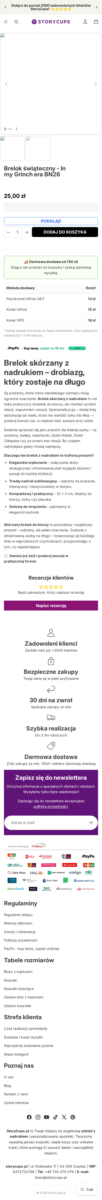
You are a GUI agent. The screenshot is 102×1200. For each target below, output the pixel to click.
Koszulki (10, 980)
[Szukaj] (16, 21)
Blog (7, 1085)
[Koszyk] (96, 21)
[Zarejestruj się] (90, 823)
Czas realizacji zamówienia (25, 1028)
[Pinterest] (73, 1117)
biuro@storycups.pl (51, 1177)
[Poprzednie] (6, 84)
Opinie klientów (16, 1103)
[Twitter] (64, 1117)
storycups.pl (16, 1166)
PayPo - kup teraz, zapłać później (31, 948)
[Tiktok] (55, 1117)
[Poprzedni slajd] (5, 7)
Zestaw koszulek (17, 1006)
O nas (8, 1077)
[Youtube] (47, 1117)
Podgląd (51, 221)
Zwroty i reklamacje (20, 932)
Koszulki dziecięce (19, 989)
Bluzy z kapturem (18, 971)
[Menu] (5, 21)
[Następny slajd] (96, 7)
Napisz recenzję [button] (51, 605)
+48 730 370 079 (59, 1172)
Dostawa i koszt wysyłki (23, 1037)
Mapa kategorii (16, 1054)
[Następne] (96, 84)
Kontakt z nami (16, 1094)
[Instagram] (38, 1117)
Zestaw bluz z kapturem (23, 997)
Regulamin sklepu (18, 915)
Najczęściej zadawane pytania (28, 1045)
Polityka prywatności (21, 940)
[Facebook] (29, 1117)
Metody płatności (18, 923)
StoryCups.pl (57, 1193)
